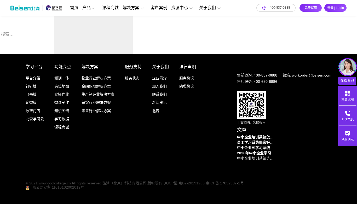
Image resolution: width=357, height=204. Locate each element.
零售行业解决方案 (96, 111)
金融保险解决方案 (96, 86)
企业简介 (159, 78)
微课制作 (61, 102)
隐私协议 (186, 86)
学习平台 (34, 67)
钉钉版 (31, 86)
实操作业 (61, 94)
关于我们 (207, 7)
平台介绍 (33, 78)
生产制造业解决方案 (98, 94)
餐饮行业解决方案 (96, 102)
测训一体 (61, 78)
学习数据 (61, 119)
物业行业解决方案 (96, 78)
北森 (155, 111)
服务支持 (133, 67)
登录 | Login (335, 8)
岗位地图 (61, 86)
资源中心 (179, 7)
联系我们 (159, 94)
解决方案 (131, 7)
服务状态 (132, 78)
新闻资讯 (159, 102)
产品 (86, 7)
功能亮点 (62, 67)
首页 (74, 7)
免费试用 (310, 8)
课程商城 (110, 7)
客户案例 (159, 7)
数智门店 (33, 111)
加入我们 (159, 86)
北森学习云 (35, 119)
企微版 (31, 102)
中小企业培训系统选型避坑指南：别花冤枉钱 (256, 158)
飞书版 (31, 94)
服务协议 (186, 78)
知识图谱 (61, 111)
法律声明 (187, 67)
